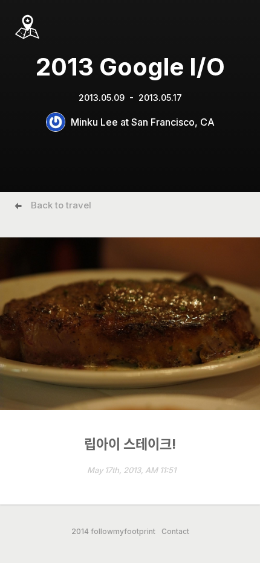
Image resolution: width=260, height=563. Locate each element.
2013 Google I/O (130, 67)
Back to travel (61, 205)
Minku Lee (94, 122)
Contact (175, 531)
